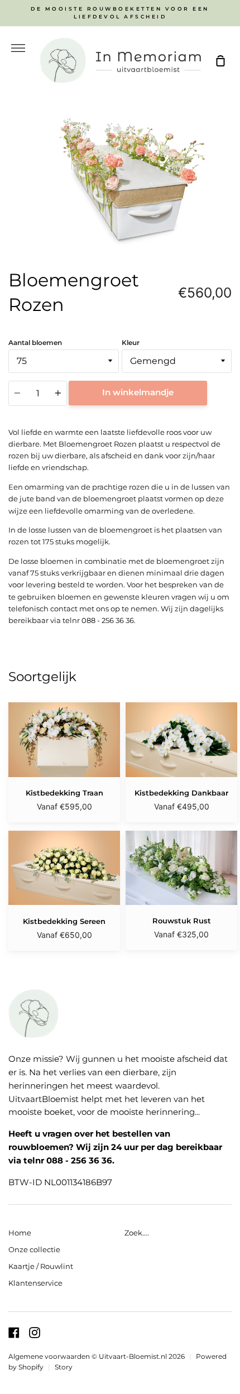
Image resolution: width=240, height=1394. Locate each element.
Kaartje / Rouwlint (40, 1266)
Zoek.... (136, 1232)
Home (19, 1232)
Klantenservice (35, 1282)
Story (64, 1367)
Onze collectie (34, 1249)
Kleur (131, 343)
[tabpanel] (120, 176)
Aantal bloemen (35, 343)
